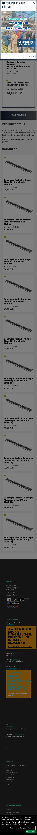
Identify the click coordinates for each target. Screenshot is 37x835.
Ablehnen (31, 828)
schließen (31, 57)
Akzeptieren (30, 831)
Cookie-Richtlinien (19, 824)
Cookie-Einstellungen (18, 828)
